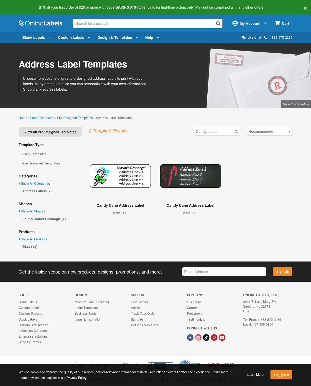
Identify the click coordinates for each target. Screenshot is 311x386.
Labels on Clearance (33, 330)
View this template (296, 104)
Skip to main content (16, 4)
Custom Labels (71, 37)
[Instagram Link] (198, 337)
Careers (193, 307)
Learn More (255, 374)
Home (23, 117)
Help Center (139, 302)
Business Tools (85, 313)
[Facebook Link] (190, 337)
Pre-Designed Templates (75, 117)
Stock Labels (28, 319)
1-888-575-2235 (280, 37)
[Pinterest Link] (214, 337)
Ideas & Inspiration (88, 319)
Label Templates (42, 117)
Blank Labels (33, 37)
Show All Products (33, 239)
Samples (137, 319)
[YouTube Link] (222, 337)
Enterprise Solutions (33, 336)
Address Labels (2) (37, 191)
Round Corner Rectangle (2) (44, 219)
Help (149, 37)
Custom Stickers (30, 313)
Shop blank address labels (44, 89)
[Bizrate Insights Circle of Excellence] (199, 360)
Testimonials (196, 319)
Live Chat (254, 37)
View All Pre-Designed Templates (50, 131)
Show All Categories (35, 183)
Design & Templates (114, 37)
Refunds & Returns (144, 325)
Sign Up (282, 271)
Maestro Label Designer (92, 302)
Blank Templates (34, 154)
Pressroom (195, 313)
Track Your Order (143, 313)
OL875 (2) (29, 246)
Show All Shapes (32, 211)
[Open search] (218, 23)
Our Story (194, 302)
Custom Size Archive (33, 325)
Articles (136, 307)
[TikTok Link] (206, 337)
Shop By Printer (30, 342)
